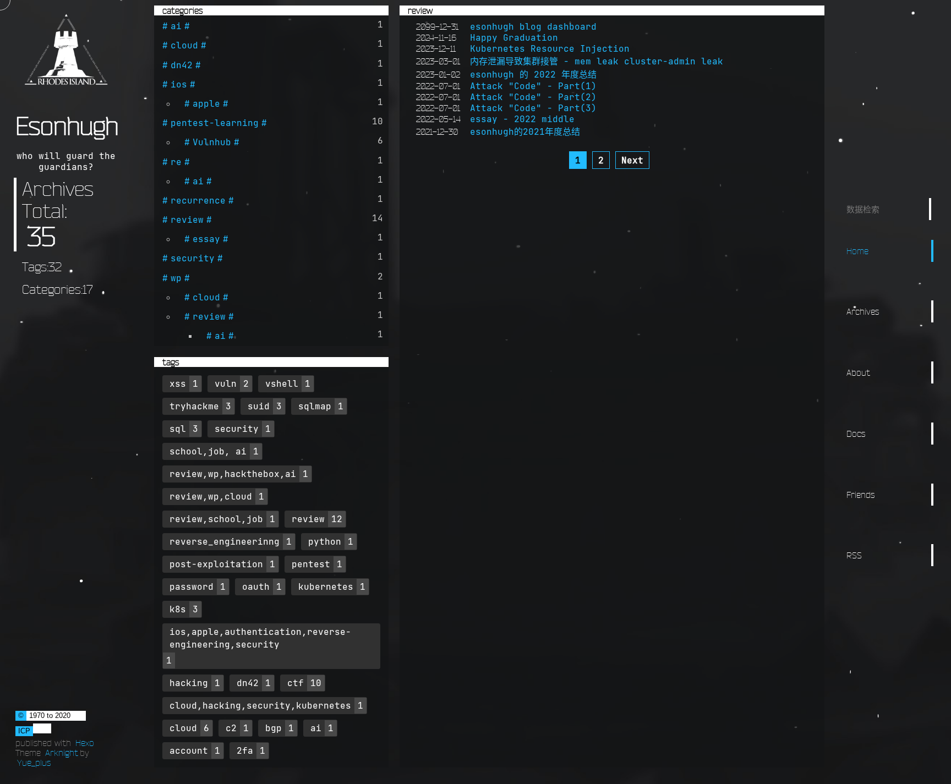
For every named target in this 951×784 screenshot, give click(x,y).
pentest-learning (215, 122)
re (176, 161)
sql (178, 428)
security (193, 258)
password (192, 586)
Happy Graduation (514, 37)
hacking (189, 682)
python (324, 541)
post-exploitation (216, 563)
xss (178, 383)
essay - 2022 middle (522, 118)
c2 (231, 727)
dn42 (182, 64)
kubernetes (325, 586)
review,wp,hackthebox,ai (233, 473)
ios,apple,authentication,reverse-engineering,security (260, 638)
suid (259, 406)
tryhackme (194, 406)
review (187, 219)
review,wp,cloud (211, 496)
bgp (273, 727)
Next (632, 160)
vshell (281, 383)
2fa (245, 750)
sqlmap (314, 406)
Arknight (61, 753)
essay (206, 238)
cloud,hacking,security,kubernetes (260, 705)
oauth (256, 586)
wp (176, 277)
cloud (184, 45)
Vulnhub (212, 141)
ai (176, 25)
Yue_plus (34, 762)
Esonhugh (66, 126)
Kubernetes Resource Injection (550, 48)
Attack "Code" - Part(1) (533, 85)
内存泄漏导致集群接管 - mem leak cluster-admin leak (596, 61)
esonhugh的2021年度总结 (525, 131)
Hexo (84, 743)
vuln (226, 383)
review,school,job (216, 518)
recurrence (198, 200)
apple (206, 103)
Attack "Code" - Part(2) (533, 96)
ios (179, 84)
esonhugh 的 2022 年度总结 (533, 74)
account (189, 750)
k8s (178, 609)
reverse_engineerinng (225, 541)
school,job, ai (208, 451)
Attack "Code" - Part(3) (533, 107)
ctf (295, 682)
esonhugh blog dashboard (533, 26)
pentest (311, 563)
